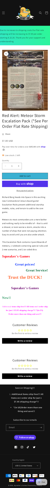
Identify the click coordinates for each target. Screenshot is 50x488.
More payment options (25, 190)
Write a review (25, 340)
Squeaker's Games (21, 485)
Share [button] (7, 134)
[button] (3, 13)
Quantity (5, 160)
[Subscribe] (41, 427)
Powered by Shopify (35, 485)
